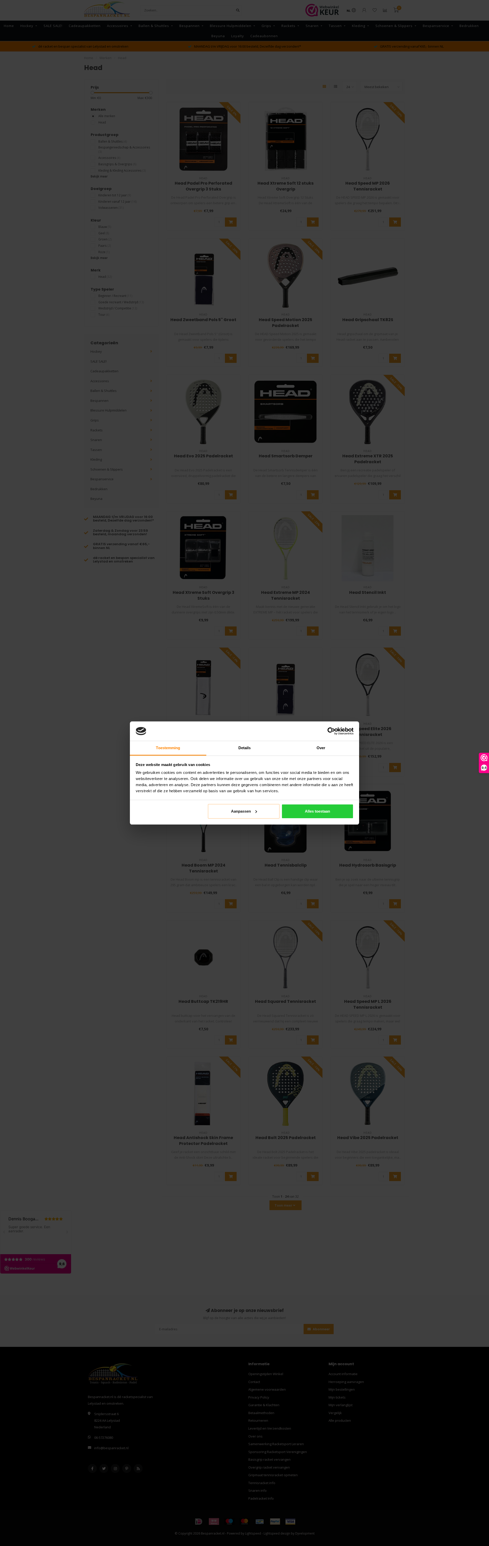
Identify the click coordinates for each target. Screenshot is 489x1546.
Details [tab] (244, 748)
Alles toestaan (317, 811)
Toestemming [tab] (168, 748)
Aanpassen (241, 811)
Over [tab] (321, 748)
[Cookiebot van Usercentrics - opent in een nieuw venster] (331, 731)
